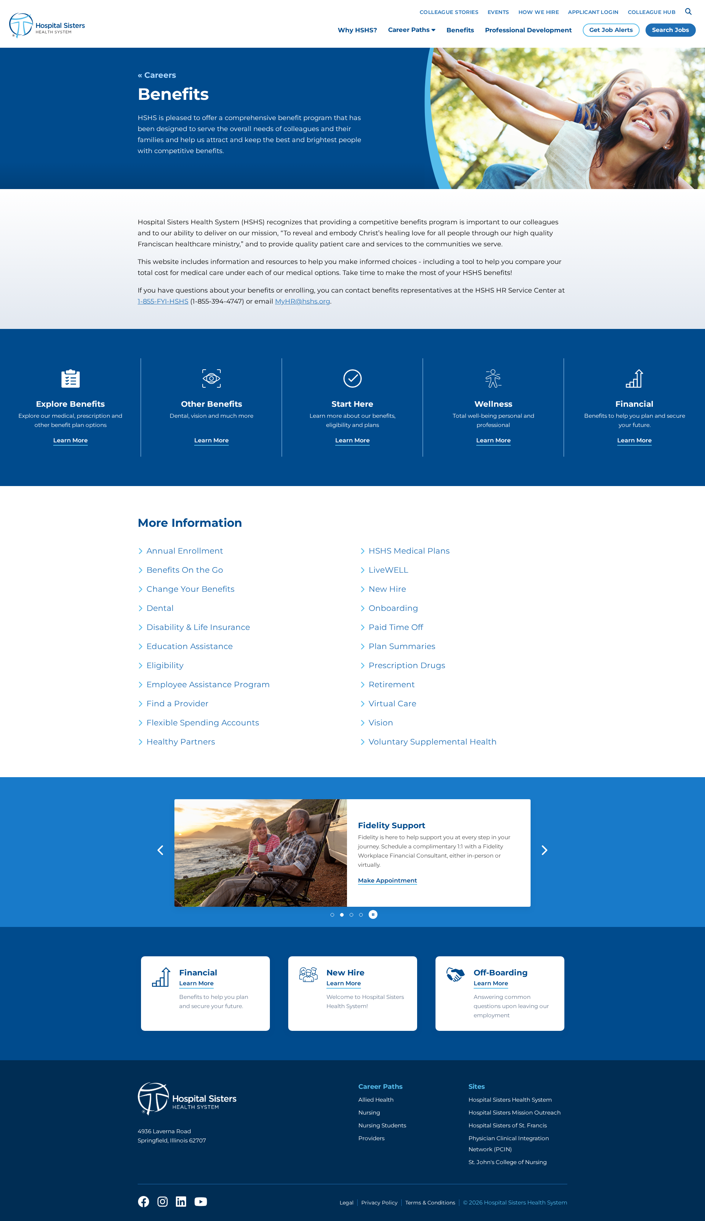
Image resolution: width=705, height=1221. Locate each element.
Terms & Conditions (430, 1202)
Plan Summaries (402, 646)
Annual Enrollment (185, 550)
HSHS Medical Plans (409, 550)
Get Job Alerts (611, 29)
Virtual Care (392, 703)
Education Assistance (190, 646)
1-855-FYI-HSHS (163, 301)
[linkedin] (181, 1202)
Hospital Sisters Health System (510, 1099)
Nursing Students (382, 1125)
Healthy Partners (181, 741)
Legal (347, 1202)
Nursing (369, 1112)
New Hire (387, 589)
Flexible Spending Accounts (203, 722)
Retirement (392, 684)
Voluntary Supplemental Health (433, 741)
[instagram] (163, 1202)
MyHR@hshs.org (302, 301)
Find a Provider (178, 703)
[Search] (688, 11)
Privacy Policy (379, 1202)
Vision (381, 722)
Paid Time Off (396, 627)
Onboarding (393, 608)
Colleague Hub (652, 12)
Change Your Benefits (191, 589)
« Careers (157, 75)
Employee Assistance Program (208, 684)
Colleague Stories (449, 12)
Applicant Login (593, 12)
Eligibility (165, 665)
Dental (160, 608)
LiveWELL (388, 570)
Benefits (460, 30)
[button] (161, 850)
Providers (371, 1138)
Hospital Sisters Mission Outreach (515, 1112)
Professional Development (528, 30)
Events (498, 12)
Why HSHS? (357, 30)
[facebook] (143, 1202)
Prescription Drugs (407, 665)
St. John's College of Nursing (508, 1162)
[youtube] (200, 1202)
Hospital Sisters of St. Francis (508, 1125)
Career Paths (409, 29)
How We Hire (538, 12)
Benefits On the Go (185, 570)
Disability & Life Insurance (198, 627)
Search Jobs (670, 29)
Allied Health (376, 1099)
